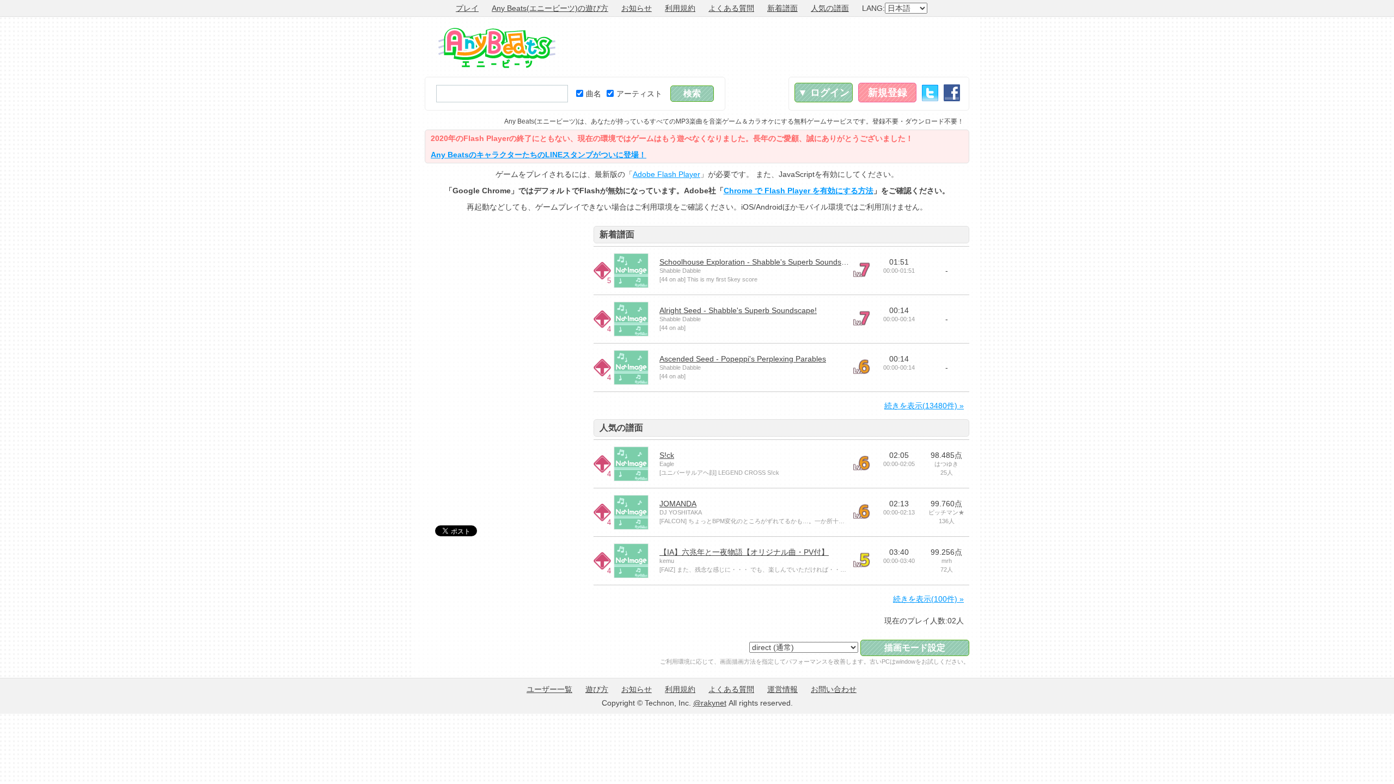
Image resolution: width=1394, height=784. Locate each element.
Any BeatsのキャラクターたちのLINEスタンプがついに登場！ (538, 154)
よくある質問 (731, 8)
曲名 (593, 93)
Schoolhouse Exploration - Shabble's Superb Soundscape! (759, 262)
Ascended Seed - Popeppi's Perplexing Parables (742, 358)
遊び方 (596, 689)
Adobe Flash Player (666, 174)
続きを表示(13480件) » (924, 405)
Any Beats (496, 48)
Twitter (930, 92)
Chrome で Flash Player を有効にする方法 (798, 190)
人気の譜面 (830, 8)
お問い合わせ (834, 689)
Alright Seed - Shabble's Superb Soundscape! (738, 310)
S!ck (666, 455)
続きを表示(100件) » (928, 599)
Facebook (952, 92)
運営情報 (782, 689)
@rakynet (709, 703)
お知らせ (636, 8)
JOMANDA (677, 503)
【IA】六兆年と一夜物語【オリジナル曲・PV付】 (744, 552)
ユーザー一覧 (549, 689)
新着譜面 (782, 8)
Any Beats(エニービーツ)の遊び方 (550, 8)
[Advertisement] (771, 46)
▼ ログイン (823, 92)
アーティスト (639, 93)
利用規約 (680, 8)
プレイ (467, 8)
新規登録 (887, 92)
